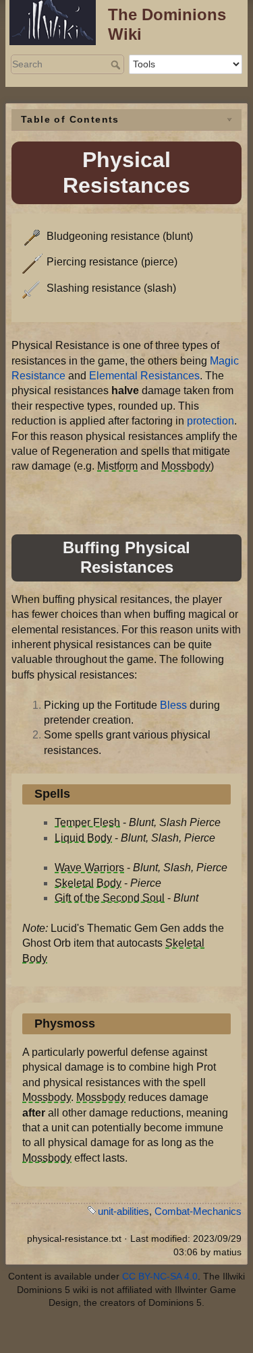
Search (117, 64)
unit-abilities (123, 1211)
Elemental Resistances (144, 375)
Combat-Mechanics (198, 1211)
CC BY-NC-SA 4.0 (160, 1276)
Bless (173, 705)
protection (210, 421)
